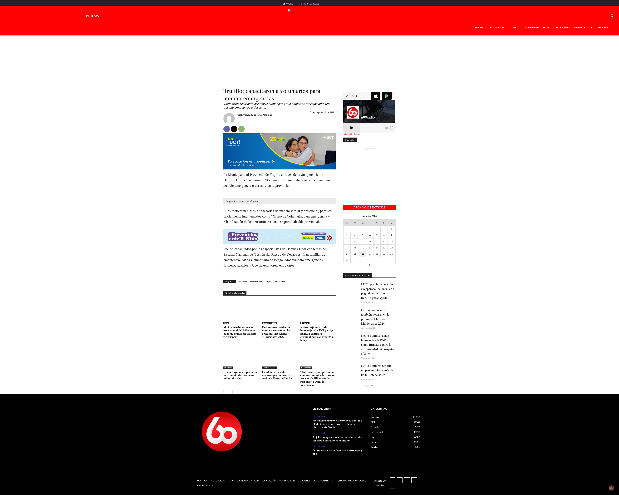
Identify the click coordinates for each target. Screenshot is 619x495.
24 (347, 253)
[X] (388, 3)
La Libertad (319, 416)
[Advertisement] (309, 59)
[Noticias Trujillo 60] (324, 16)
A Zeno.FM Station (351, 134)
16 (391, 241)
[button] (612, 16)
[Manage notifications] (611, 487)
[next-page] (231, 392)
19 (363, 247)
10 (347, 241)
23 (391, 247)
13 (370, 241)
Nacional (305, 323)
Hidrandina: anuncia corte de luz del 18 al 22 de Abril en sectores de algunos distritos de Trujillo (338, 424)
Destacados (306, 368)
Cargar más (368, 385)
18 (355, 247)
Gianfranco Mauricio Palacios (254, 114)
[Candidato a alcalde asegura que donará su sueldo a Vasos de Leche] (279, 357)
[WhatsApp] (241, 129)
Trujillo (268, 281)
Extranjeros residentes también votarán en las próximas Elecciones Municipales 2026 (276, 332)
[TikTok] (407, 480)
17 (347, 247)
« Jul (368, 264)
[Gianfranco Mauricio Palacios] (229, 118)
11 (355, 241)
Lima (226, 323)
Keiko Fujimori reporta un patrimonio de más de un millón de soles (240, 375)
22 (384, 247)
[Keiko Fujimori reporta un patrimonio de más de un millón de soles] (241, 357)
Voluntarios (280, 281)
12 (363, 241)
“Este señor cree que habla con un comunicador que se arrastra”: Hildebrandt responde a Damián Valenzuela (317, 378)
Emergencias (256, 281)
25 (355, 253)
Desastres (242, 281)
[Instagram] (400, 480)
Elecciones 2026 (269, 323)
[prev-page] (225, 392)
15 (384, 241)
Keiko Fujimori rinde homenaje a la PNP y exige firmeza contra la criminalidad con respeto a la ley (317, 334)
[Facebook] (383, 3)
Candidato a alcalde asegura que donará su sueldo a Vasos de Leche (277, 375)
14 (377, 241)
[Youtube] (394, 3)
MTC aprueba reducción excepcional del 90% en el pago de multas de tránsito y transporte (239, 332)
